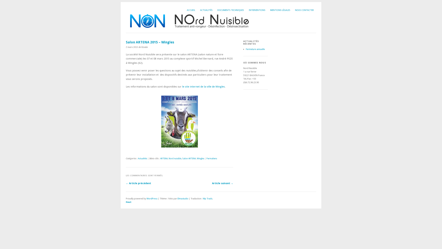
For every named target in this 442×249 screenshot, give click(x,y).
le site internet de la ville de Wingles (203, 86)
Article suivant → (222, 183)
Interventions (257, 10)
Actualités (206, 10)
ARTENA (164, 158)
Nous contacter (304, 10)
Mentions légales (280, 10)
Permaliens (211, 158)
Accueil (191, 10)
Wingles (200, 158)
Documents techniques (230, 10)
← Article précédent (138, 183)
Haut (128, 202)
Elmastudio (182, 198)
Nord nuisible (175, 158)
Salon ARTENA (189, 158)
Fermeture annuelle (255, 49)
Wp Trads (207, 198)
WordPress (152, 198)
